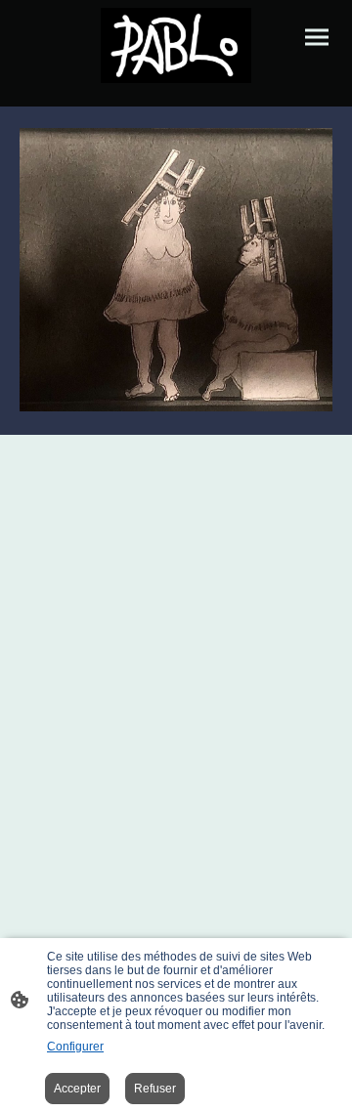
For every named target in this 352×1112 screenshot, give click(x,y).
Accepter (77, 1088)
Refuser (155, 1088)
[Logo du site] (176, 45)
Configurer (75, 1046)
